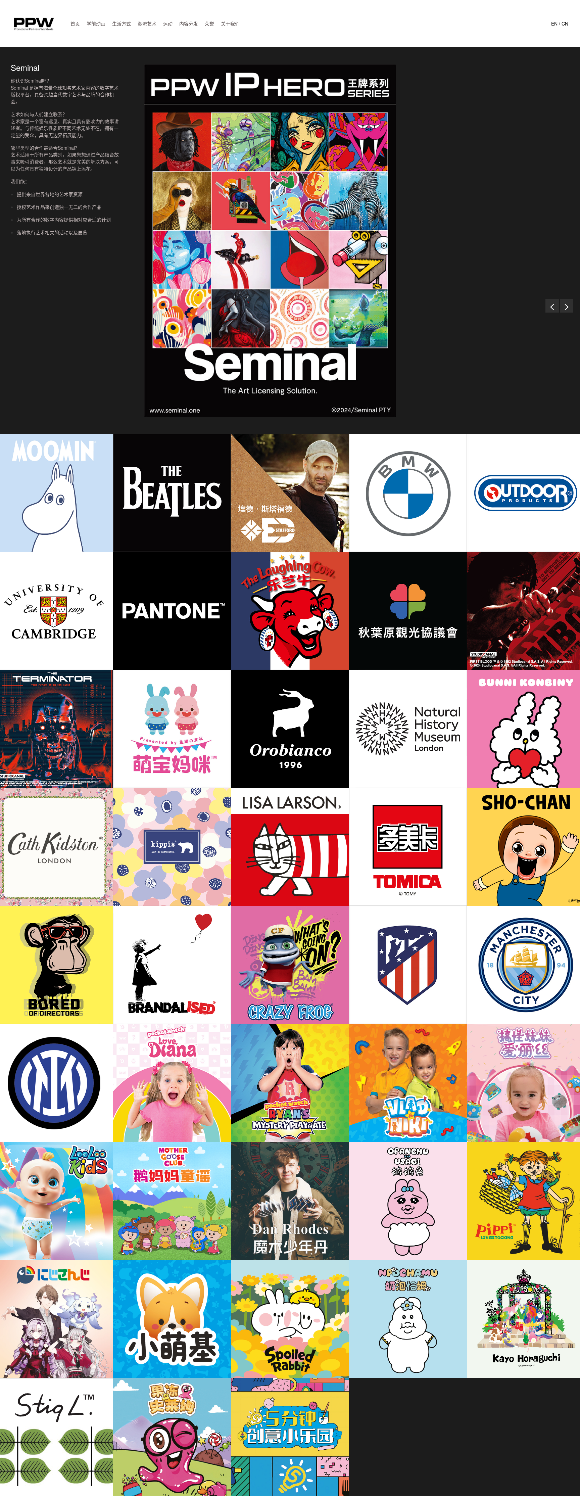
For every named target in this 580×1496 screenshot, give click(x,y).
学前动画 (96, 23)
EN (554, 23)
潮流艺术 (147, 23)
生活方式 (121, 23)
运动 (168, 23)
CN (565, 23)
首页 (75, 23)
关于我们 (230, 23)
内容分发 (188, 23)
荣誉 (209, 23)
